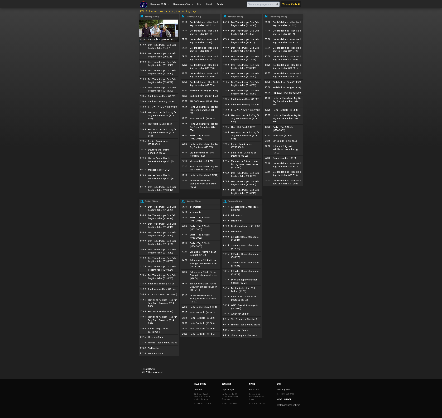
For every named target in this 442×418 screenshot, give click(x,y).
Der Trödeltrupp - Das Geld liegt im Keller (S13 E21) (241, 84)
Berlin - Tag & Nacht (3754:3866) (283, 129)
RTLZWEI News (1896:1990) (283, 93)
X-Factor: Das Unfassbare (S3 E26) (241, 264)
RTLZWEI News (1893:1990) (158, 107)
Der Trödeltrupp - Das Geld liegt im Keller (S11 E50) (283, 58)
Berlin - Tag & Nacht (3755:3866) (158, 330)
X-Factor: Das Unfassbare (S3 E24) (241, 247)
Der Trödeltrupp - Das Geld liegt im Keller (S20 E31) (283, 66)
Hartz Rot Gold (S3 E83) (241, 127)
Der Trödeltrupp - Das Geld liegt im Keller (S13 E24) (158, 268)
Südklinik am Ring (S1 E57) (241, 99)
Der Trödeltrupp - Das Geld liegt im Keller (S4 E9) (200, 41)
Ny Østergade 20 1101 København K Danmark (230, 397)
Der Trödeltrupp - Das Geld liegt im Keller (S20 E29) (158, 81)
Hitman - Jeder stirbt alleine (158, 342)
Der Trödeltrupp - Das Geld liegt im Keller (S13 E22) (283, 75)
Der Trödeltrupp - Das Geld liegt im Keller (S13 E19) (241, 66)
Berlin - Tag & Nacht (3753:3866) (241, 146)
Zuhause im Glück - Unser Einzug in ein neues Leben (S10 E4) (200, 275)
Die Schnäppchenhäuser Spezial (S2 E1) (241, 281)
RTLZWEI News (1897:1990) (158, 294)
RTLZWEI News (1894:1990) (200, 101)
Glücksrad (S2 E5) (283, 135)
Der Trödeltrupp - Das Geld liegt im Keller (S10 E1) (200, 49)
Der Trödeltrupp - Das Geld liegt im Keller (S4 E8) (200, 32)
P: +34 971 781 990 (257, 403)
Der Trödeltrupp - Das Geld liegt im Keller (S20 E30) (200, 75)
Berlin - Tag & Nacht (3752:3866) (200, 137)
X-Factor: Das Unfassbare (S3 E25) (241, 256)
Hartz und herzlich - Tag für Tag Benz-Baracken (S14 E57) (158, 320)
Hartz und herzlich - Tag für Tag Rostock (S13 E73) (200, 146)
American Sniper (241, 313)
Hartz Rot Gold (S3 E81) (158, 124)
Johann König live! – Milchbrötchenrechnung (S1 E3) (283, 149)
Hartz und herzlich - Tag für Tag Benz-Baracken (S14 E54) (200, 127)
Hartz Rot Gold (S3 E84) (283, 110)
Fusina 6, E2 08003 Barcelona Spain (256, 397)
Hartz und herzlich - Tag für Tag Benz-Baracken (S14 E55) (241, 136)
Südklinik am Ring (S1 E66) (200, 90)
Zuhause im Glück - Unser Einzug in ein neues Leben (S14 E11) (200, 287)
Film (199, 4)
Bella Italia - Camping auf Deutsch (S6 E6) (241, 154)
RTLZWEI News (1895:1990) (241, 110)
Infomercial (200, 207)
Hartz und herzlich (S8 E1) (200, 307)
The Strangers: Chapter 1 (241, 319)
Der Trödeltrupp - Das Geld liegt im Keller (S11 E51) (158, 242)
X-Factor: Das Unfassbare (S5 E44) (241, 238)
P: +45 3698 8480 (229, 403)
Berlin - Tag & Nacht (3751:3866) (158, 143)
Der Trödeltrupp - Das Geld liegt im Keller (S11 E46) (158, 64)
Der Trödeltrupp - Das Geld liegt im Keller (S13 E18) (200, 66)
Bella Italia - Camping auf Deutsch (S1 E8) (200, 253)
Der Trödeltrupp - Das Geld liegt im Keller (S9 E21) (158, 55)
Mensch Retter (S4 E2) (200, 161)
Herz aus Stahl (158, 337)
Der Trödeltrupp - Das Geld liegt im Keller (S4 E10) (241, 41)
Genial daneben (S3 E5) (283, 158)
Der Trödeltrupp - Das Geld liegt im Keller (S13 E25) (158, 277)
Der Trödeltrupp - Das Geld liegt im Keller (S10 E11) (283, 41)
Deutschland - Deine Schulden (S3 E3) (158, 151)
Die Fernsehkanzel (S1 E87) (241, 226)
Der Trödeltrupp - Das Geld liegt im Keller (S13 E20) (241, 75)
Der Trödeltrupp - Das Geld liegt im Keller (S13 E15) (241, 24)
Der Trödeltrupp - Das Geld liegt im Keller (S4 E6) (159, 31)
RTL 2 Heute (148, 368)
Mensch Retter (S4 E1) (158, 169)
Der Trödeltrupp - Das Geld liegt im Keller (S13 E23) (158, 260)
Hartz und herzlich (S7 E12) (200, 175)
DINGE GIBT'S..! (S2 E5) (283, 141)
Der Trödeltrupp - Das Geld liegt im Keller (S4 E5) (241, 32)
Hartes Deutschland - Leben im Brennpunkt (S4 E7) (158, 161)
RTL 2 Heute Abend (152, 372)
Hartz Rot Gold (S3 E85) (158, 311)
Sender (220, 4)
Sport (209, 4)
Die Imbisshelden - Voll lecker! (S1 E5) (200, 154)
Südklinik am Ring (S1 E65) (283, 82)
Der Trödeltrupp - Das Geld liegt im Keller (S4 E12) (283, 24)
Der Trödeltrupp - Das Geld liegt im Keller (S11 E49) (283, 49)
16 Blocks (158, 348)
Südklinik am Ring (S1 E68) (200, 96)
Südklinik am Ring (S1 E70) (241, 104)
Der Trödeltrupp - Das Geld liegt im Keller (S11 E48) (241, 58)
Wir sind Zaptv (291, 4)
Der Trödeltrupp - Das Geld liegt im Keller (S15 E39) (200, 84)
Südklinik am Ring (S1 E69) (158, 96)
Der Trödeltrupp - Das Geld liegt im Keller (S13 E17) (158, 72)
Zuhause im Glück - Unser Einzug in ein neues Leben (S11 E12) (241, 164)
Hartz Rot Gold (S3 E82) (200, 118)
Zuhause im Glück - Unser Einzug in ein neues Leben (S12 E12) (200, 263)
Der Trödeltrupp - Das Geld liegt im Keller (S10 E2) (241, 49)
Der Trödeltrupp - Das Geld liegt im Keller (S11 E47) (200, 58)
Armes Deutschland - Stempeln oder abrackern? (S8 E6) (200, 184)
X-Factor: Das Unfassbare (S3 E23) (241, 208)
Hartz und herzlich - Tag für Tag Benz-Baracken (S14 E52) (158, 115)
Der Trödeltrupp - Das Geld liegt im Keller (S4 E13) (283, 32)
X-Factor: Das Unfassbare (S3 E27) (241, 273)
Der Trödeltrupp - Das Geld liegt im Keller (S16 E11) (241, 92)
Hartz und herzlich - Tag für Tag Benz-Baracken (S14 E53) (158, 133)
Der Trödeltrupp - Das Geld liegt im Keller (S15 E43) (158, 89)
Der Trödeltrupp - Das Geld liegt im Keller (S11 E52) (158, 251)
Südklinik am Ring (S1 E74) (158, 289)
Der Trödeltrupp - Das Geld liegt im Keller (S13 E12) (200, 24)
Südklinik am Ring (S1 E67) (158, 101)
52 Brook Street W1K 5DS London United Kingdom (202, 397)
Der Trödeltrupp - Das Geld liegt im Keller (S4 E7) (158, 46)
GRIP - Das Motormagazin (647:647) (241, 307)
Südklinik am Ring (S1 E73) (283, 87)
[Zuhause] (143, 4)
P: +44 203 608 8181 (203, 403)
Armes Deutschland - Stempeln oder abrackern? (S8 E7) (200, 299)
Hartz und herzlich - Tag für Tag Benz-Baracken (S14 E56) (283, 118)
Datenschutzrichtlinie (288, 405)
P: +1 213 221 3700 (285, 394)
